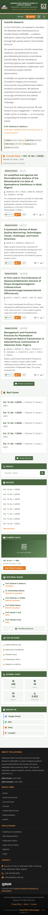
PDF (18, 214)
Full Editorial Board (25, 628)
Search (5, 819)
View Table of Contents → (14, 568)
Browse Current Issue (25, 384)
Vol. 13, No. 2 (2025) (23, 404)
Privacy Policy (16, 904)
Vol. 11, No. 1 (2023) (23, 445)
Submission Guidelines (14, 649)
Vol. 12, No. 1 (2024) (23, 435)
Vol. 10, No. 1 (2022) (11, 523)
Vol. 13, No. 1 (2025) (23, 414)
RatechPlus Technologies (29, 910)
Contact (34, 904)
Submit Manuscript (13, 644)
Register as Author (13, 664)
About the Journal (10, 797)
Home (5, 793)
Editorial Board (9, 815)
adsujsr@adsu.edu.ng (14, 877)
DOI (24, 214)
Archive (6, 806)
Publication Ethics (13, 659)
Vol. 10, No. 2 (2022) (11, 519)
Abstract (10, 214)
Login (21, 16)
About (26, 904)
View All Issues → (9, 529)
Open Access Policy (10, 845)
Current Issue (8, 802)
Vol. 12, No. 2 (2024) (23, 425)
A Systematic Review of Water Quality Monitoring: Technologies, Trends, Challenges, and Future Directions (23, 234)
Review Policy (11, 654)
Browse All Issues (25, 458)
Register (32, 16)
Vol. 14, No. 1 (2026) (11, 489)
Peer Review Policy (10, 836)
